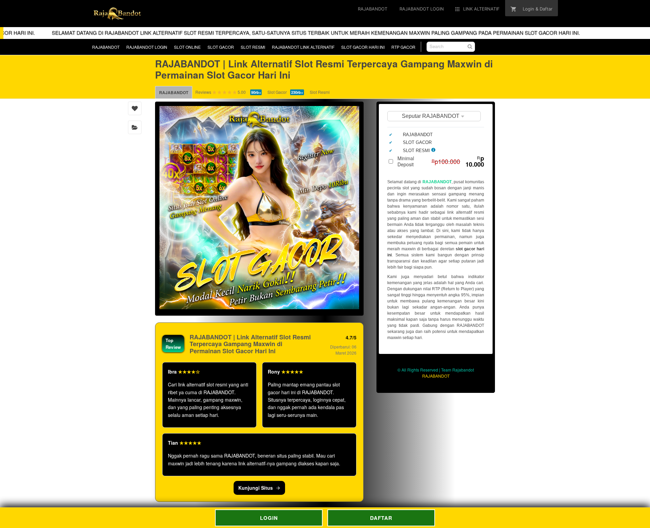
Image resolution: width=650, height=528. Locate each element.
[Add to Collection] (135, 127)
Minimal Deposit (440, 161)
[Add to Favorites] (135, 108)
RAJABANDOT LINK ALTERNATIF (303, 47)
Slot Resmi (320, 92)
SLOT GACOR (221, 47)
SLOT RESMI (253, 47)
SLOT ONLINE (187, 47)
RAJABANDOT (106, 47)
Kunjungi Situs (255, 487)
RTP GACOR (403, 47)
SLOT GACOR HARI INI (363, 47)
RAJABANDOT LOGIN (146, 47)
